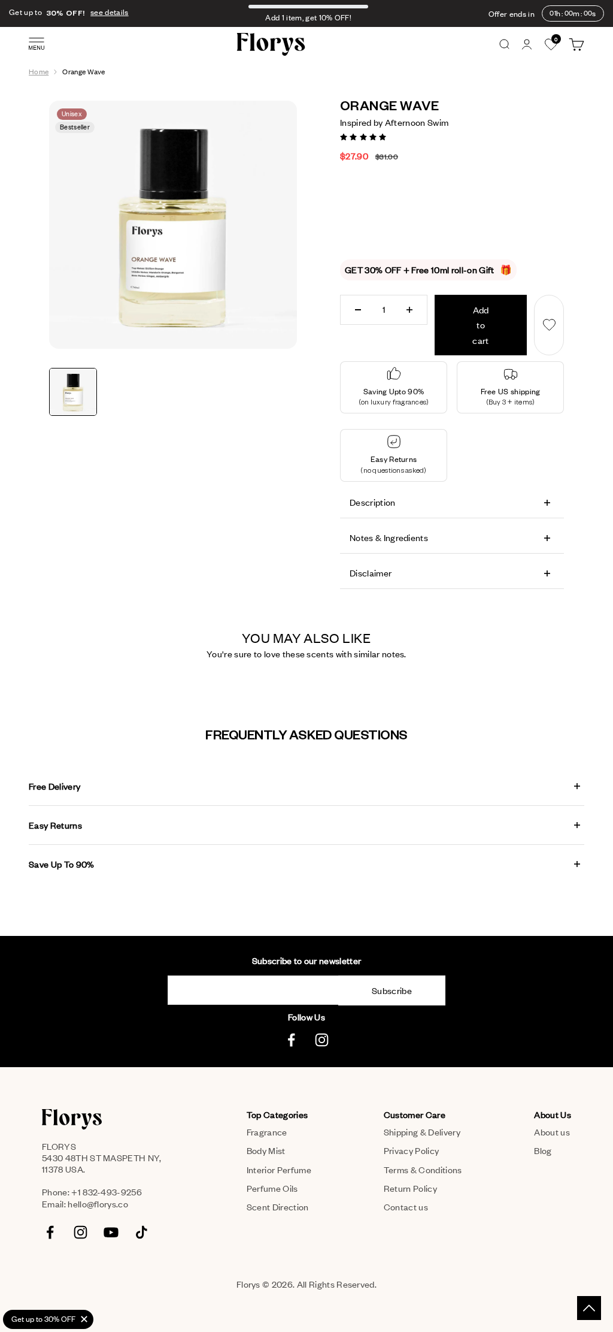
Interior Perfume (279, 1169)
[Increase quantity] (409, 309)
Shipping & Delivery (422, 1131)
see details (109, 12)
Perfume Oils (272, 1188)
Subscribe (392, 990)
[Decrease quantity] (358, 309)
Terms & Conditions (423, 1169)
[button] (364, 136)
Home (38, 71)
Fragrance (267, 1131)
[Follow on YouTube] (111, 1232)
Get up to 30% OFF (43, 1319)
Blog (542, 1150)
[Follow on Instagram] (322, 1040)
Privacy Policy (411, 1150)
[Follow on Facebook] (291, 1040)
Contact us (406, 1206)
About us (552, 1131)
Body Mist (266, 1150)
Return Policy (410, 1188)
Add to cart (480, 325)
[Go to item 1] (73, 392)
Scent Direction (278, 1206)
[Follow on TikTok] (141, 1232)
